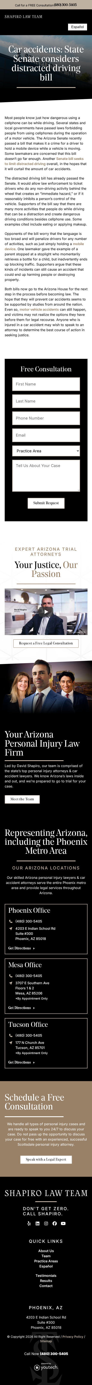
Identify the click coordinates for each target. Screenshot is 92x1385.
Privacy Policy (73, 1336)
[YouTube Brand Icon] (63, 1223)
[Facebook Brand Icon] (54, 1223)
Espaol (46, 1266)
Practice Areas (46, 1261)
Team (46, 1256)
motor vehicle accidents (39, 309)
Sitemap (46, 1341)
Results (46, 1281)
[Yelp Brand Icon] (29, 1223)
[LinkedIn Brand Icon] (37, 1223)
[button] (62, 27)
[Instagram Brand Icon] (46, 1223)
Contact (46, 1286)
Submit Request (46, 503)
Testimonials (46, 1275)
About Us (46, 1251)
